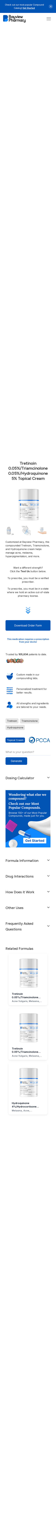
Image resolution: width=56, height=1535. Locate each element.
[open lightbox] (28, 504)
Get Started (29, 8)
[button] (49, 18)
